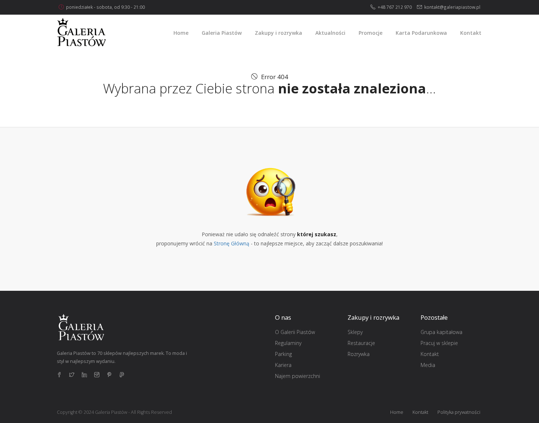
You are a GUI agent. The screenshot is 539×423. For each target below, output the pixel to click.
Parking (283, 353)
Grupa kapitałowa (441, 332)
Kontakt (430, 353)
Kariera (283, 364)
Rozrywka (359, 353)
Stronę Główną (231, 243)
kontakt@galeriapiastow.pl (452, 7)
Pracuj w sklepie (439, 342)
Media (428, 364)
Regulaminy (288, 342)
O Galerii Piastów (295, 332)
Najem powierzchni (297, 375)
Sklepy (355, 332)
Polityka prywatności (458, 412)
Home (396, 412)
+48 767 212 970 (395, 7)
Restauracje (361, 342)
